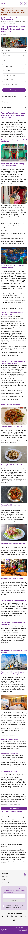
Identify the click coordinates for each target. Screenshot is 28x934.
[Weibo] (21, 916)
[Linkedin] (14, 920)
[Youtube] (25, 916)
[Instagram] (7, 916)
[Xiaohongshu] (16, 916)
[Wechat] (12, 916)
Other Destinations (7, 19)
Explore (6, 18)
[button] (14, 873)
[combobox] (14, 56)
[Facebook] (2, 916)
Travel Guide (14, 18)
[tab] (14, 50)
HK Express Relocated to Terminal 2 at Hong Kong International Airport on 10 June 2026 (13, 12)
